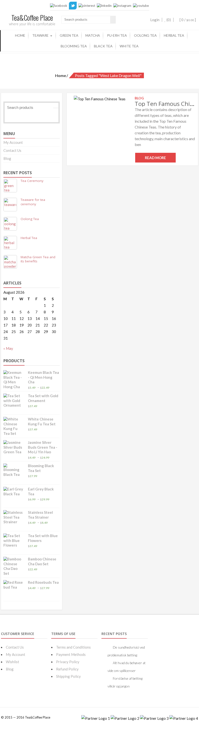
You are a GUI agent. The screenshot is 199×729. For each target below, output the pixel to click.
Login (154, 19)
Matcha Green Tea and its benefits (38, 259)
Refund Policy (67, 669)
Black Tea (103, 46)
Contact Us (12, 150)
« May (8, 348)
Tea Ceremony (32, 181)
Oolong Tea (145, 35)
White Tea (129, 46)
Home (20, 35)
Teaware (40, 35)
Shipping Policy (68, 676)
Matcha (92, 35)
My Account (13, 142)
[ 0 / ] (187, 19)
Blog (7, 158)
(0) (168, 20)
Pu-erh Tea (117, 35)
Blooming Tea (74, 46)
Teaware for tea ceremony (33, 201)
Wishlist (12, 662)
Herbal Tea (174, 35)
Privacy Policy (67, 662)
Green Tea (69, 35)
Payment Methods (71, 654)
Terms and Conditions (73, 647)
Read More (155, 157)
